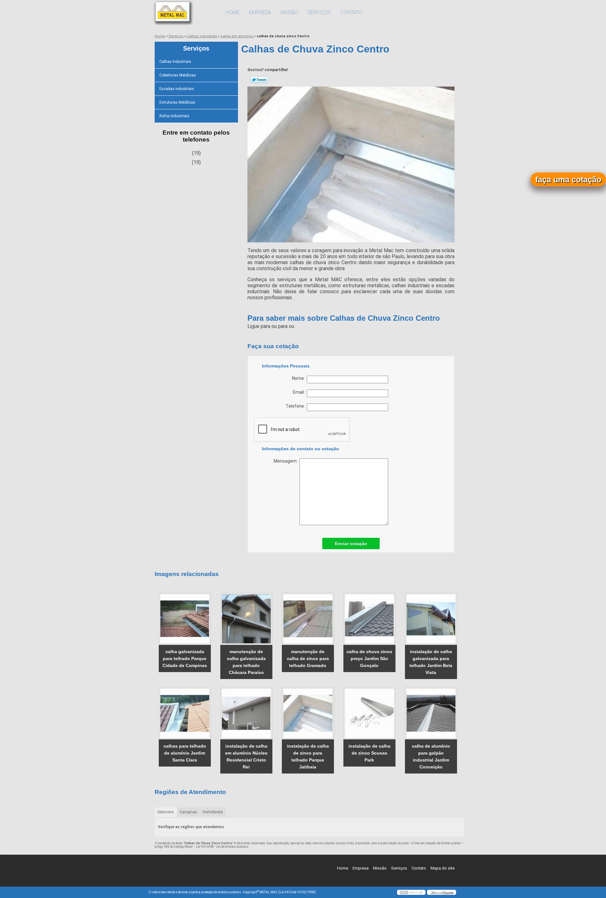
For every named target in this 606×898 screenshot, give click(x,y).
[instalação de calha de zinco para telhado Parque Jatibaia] (308, 713)
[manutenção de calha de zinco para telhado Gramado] (308, 619)
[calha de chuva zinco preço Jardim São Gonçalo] (369, 619)
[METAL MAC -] (184, 12)
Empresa (260, 12)
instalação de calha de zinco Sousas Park (369, 752)
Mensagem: (287, 461)
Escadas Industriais (176, 89)
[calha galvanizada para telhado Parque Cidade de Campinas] (185, 619)
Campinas (188, 812)
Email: (300, 392)
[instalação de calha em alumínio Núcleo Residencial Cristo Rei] (246, 713)
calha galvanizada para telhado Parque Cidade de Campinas (185, 658)
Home (233, 12)
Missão (289, 12)
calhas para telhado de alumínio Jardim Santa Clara (184, 752)
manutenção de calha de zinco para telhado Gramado (308, 658)
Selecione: (165, 812)
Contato (351, 12)
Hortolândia (213, 812)
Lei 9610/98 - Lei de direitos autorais (222, 846)
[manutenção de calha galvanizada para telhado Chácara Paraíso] (246, 619)
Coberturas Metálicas (177, 75)
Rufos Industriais (174, 116)
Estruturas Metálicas (177, 102)
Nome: (299, 378)
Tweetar (259, 79)
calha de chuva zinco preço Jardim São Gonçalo (369, 658)
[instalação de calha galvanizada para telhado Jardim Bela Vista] (431, 619)
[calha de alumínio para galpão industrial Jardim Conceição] (431, 713)
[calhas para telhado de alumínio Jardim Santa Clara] (185, 713)
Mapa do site (442, 868)
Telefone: (296, 406)
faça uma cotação (568, 179)
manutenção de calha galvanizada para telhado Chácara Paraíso (246, 662)
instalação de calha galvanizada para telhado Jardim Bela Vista (430, 662)
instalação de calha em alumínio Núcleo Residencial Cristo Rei (246, 756)
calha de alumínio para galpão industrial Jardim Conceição (431, 756)
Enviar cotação (351, 543)
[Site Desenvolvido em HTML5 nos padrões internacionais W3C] (411, 892)
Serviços (319, 12)
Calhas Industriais (175, 61)
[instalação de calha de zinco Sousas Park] (369, 713)
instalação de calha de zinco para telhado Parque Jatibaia (308, 756)
